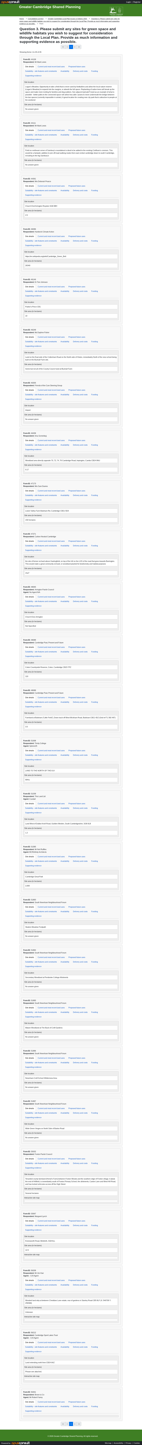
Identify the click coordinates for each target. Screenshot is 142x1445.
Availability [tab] (65, 71)
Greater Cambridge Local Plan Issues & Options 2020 (67, 19)
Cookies (137, 1443)
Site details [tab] (29, 67)
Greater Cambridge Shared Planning (50, 7)
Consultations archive (35, 19)
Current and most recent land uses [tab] (51, 67)
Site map (108, 1443)
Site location (29, 82)
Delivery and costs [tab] (80, 71)
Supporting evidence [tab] (33, 76)
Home (21, 19)
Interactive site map (31, 1198)
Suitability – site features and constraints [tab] (41, 71)
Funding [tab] (94, 71)
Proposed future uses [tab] (76, 67)
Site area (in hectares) (33, 104)
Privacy (128, 1443)
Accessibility (118, 1443)
